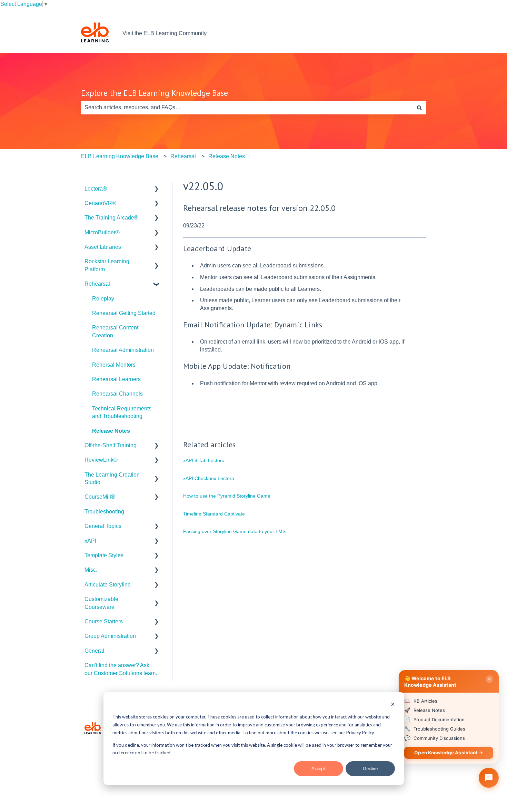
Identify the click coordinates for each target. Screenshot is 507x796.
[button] (156, 189)
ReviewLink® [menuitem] (101, 460)
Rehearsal (183, 156)
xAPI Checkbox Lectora (208, 478)
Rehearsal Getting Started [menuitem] (124, 313)
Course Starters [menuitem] (103, 621)
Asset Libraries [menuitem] (102, 247)
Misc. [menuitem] (90, 570)
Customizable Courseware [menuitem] (101, 603)
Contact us (406, 33)
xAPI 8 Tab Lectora (204, 460)
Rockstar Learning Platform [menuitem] (106, 265)
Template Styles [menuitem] (103, 555)
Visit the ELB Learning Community (164, 33)
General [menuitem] (94, 651)
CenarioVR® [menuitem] (100, 203)
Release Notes (226, 156)
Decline (370, 768)
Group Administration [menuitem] (110, 636)
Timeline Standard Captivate (214, 514)
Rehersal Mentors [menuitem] (114, 365)
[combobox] (247, 107)
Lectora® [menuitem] (95, 189)
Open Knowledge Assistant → (448, 752)
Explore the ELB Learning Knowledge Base (154, 93)
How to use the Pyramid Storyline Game (226, 496)
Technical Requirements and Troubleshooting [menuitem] (121, 412)
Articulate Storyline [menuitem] (107, 585)
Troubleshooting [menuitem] (104, 511)
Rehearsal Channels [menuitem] (117, 394)
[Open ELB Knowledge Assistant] (489, 778)
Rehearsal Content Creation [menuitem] (115, 331)
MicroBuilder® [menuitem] (102, 232)
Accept (318, 768)
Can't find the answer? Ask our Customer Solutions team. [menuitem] (120, 669)
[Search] (419, 107)
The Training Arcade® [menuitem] (111, 218)
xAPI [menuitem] (90, 541)
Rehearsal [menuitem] (97, 284)
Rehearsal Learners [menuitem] (116, 379)
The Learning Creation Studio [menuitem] (112, 478)
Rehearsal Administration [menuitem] (123, 350)
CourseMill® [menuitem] (99, 497)
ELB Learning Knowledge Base (119, 156)
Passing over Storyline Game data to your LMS (234, 531)
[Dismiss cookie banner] (392, 705)
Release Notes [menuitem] (111, 431)
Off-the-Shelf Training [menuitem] (110, 445)
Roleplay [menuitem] (103, 299)
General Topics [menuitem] (102, 526)
